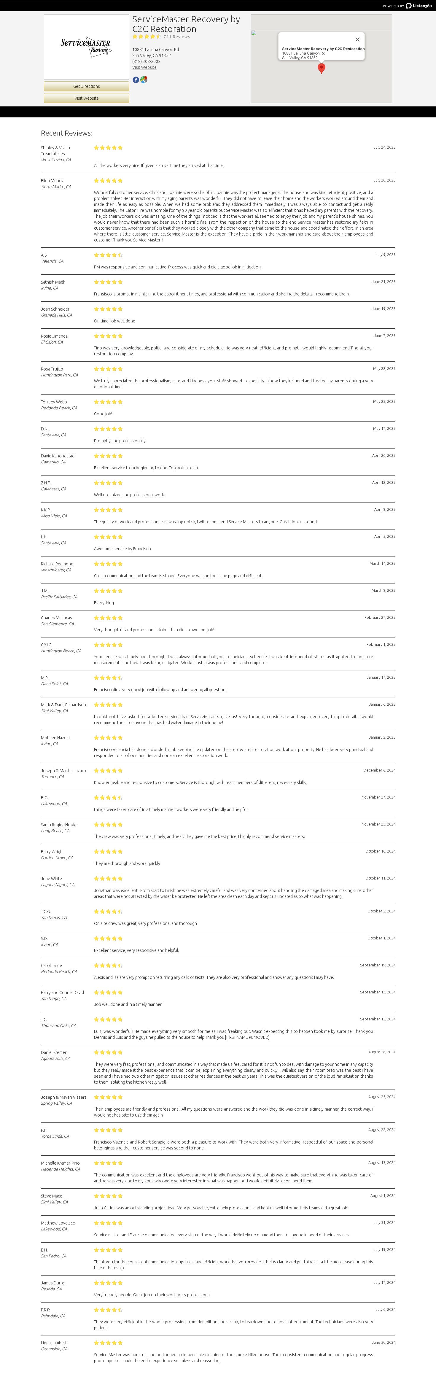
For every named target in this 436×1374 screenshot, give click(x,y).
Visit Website (86, 98)
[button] (321, 68)
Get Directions (86, 86)
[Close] (357, 39)
